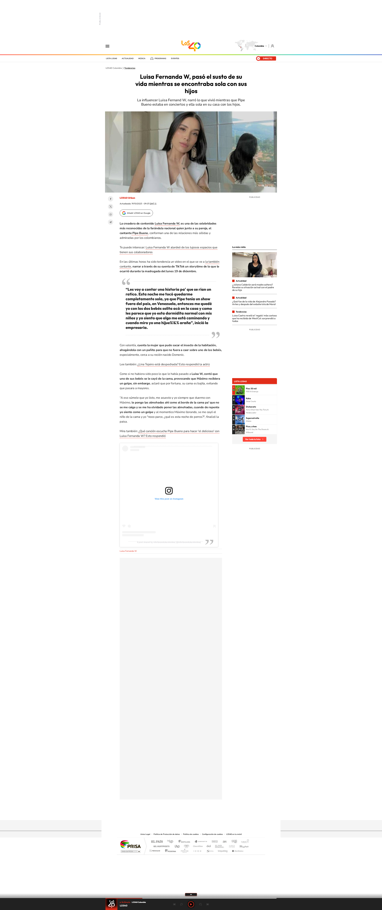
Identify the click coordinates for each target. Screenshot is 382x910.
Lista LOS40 (111, 58)
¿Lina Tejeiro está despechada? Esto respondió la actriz (173, 364)
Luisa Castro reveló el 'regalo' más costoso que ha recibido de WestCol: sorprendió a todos (254, 318)
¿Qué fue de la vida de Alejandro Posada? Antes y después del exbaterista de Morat (254, 303)
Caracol (244, 842)
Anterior (174, 904)
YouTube (191, 814)
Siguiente (208, 904)
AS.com (223, 842)
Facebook (110, 199)
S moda (209, 850)
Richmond (155, 850)
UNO (177, 845)
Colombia (259, 46)
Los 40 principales (171, 842)
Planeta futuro (230, 845)
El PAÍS (157, 842)
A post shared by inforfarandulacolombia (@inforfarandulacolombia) (169, 542)
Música (141, 58)
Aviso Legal (145, 834)
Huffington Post (161, 845)
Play (191, 904)
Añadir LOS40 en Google (138, 213)
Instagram (185, 814)
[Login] (272, 45)
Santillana (185, 842)
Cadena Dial (208, 845)
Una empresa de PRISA (130, 844)
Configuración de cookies (212, 834)
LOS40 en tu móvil (234, 834)
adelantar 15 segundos (200, 904)
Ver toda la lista (252, 439)
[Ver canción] (240, 390)
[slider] (191, 898)
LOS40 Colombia (191, 46)
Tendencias (129, 68)
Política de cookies (191, 834)
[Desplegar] (191, 894)
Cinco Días (197, 845)
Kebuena (241, 845)
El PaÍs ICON (197, 850)
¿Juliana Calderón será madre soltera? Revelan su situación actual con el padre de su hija (253, 287)
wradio (186, 845)
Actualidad (128, 58)
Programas (160, 58)
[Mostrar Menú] (109, 46)
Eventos (175, 58)
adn (233, 842)
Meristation (237, 850)
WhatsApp (110, 214)
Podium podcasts (184, 850)
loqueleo (223, 850)
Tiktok (179, 814)
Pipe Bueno (140, 233)
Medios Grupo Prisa (130, 851)
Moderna (170, 850)
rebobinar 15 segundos (181, 904)
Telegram (110, 222)
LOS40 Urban (127, 197)
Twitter (110, 206)
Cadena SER (213, 842)
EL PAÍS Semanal (219, 845)
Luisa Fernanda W (167, 223)
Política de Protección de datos (167, 834)
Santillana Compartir (201, 842)
